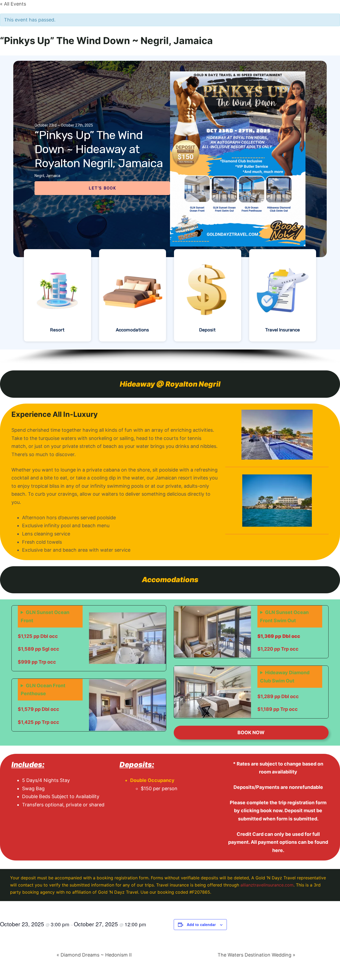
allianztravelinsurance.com (267, 885)
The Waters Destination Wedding (256, 955)
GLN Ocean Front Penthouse (43, 690)
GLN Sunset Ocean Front (45, 616)
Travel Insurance (282, 329)
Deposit (207, 329)
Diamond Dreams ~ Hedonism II (94, 955)
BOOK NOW (251, 732)
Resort (57, 329)
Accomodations (132, 329)
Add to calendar (201, 924)
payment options (277, 842)
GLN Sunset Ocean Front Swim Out (284, 616)
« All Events (13, 4)
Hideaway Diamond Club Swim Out (284, 677)
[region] (170, 210)
